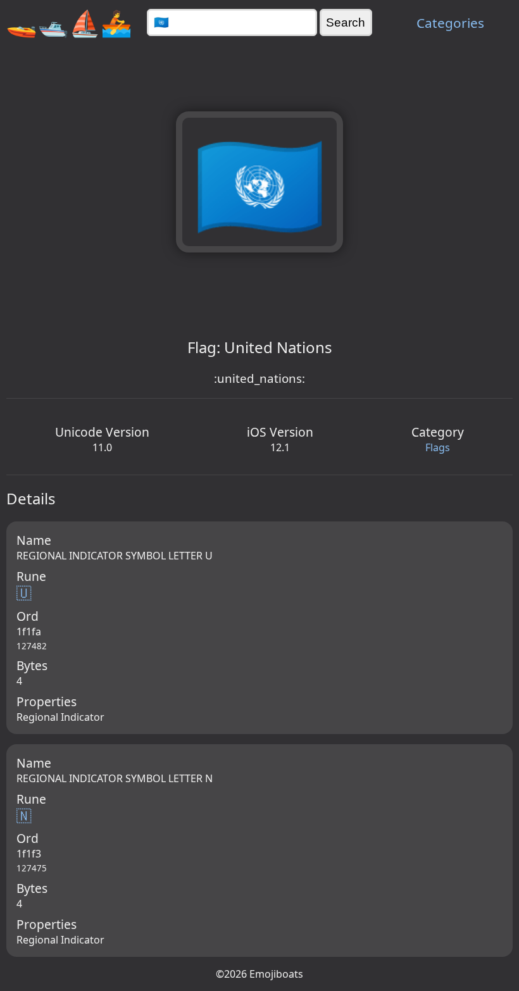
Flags (437, 447)
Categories (450, 23)
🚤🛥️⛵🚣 (69, 22)
